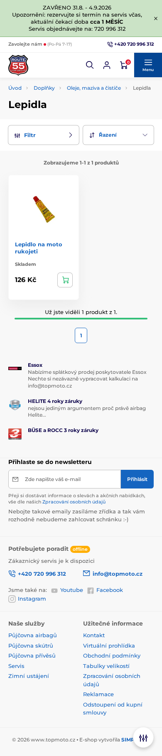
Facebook (109, 590)
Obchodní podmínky (111, 655)
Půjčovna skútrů (30, 645)
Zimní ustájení (28, 676)
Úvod (15, 88)
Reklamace (98, 694)
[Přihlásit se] (106, 65)
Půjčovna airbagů (32, 635)
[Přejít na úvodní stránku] (18, 65)
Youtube (71, 590)
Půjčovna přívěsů (32, 655)
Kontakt (94, 635)
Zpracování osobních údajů (74, 502)
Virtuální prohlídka (109, 645)
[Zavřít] (156, 18)
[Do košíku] (65, 280)
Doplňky (44, 88)
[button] (90, 65)
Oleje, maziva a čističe (94, 88)
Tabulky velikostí (106, 666)
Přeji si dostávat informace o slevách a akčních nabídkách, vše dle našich (76, 499)
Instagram (32, 598)
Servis (16, 666)
